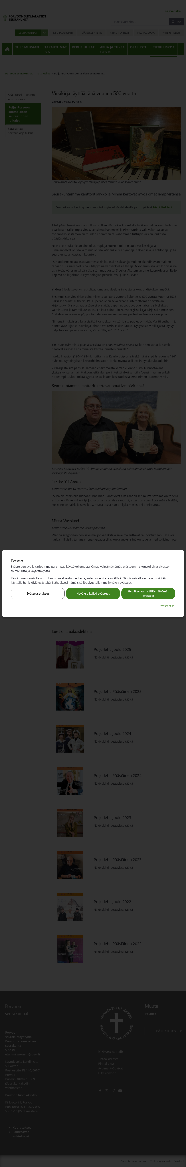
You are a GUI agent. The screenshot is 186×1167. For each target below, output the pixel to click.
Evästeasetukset (38, 594)
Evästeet (167, 606)
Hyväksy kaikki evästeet (93, 594)
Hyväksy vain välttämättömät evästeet (148, 593)
